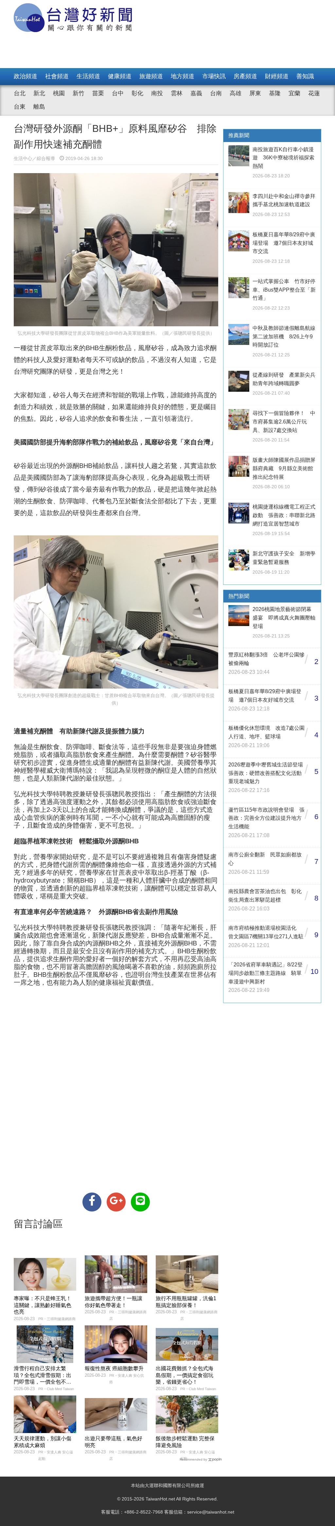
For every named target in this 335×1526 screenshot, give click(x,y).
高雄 (235, 93)
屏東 (255, 93)
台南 (216, 93)
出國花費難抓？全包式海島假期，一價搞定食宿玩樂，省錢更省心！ (184, 1375)
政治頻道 (25, 76)
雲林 (177, 93)
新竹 (78, 93)
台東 (20, 106)
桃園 (59, 93)
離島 (39, 106)
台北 (20, 93)
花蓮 (314, 93)
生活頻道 (88, 76)
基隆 (275, 93)
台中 (118, 93)
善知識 (305, 76)
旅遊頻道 (151, 76)
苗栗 (98, 93)
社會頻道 (57, 76)
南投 (157, 93)
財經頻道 (277, 76)
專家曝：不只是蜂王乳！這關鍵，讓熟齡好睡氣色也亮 (42, 1305)
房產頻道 (245, 76)
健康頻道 (120, 76)
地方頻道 (182, 76)
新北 (39, 93)
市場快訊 (214, 76)
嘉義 (196, 93)
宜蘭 (294, 93)
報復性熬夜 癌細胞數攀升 (114, 1368)
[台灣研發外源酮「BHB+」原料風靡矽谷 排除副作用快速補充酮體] (92, 1202)
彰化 (137, 93)
